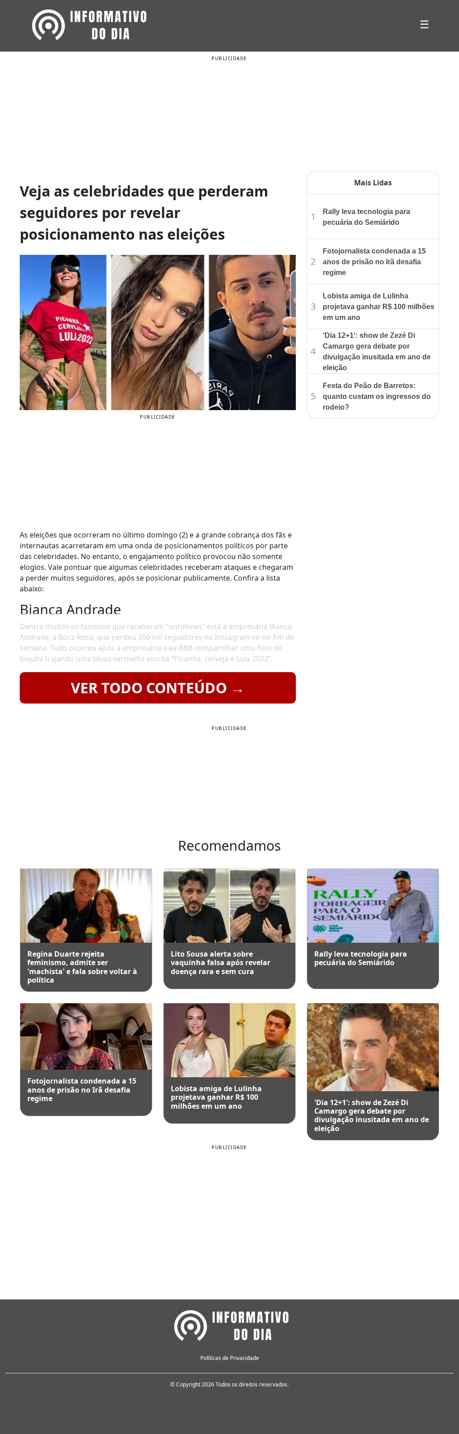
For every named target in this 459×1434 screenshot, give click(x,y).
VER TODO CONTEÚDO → (158, 687)
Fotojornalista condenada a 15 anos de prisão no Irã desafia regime (374, 261)
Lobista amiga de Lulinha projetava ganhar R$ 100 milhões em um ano (378, 306)
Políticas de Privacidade (229, 1358)
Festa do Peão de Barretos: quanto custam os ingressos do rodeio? (377, 396)
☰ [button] (424, 24)
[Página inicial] (229, 1324)
